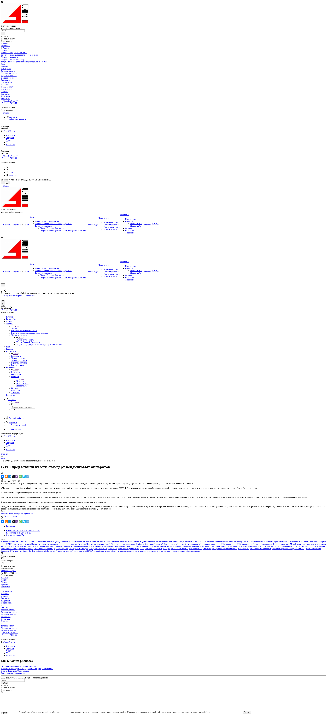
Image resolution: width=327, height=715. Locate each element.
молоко (14, 546)
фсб (37, 551)
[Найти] (3, 33)
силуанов (64, 549)
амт (10, 513)
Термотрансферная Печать (225, 549)
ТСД (303, 549)
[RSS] (2, 479)
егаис (15, 544)
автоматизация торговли (125, 542)
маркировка (193, 544)
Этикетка (159, 551)
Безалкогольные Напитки (261, 542)
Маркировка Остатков (251, 544)
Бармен (246, 542)
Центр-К (53, 551)
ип (51, 544)
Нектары (58, 546)
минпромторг (304, 544)
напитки (37, 546)
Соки (142, 549)
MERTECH (32, 542)
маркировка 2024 (217, 544)
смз (119, 549)
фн (30, 551)
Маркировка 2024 (233, 544)
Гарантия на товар (9, 614)
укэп (308, 549)
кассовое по (72, 544)
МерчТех (294, 544)
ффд (41, 551)
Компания (15, 372)
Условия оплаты (8, 610)
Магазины (5, 607)
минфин (322, 544)
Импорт (34, 544)
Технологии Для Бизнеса (249, 549)
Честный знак (98, 551)
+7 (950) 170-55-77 (10, 101)
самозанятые (39, 549)
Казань (4, 671)
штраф (107, 551)
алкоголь (189, 542)
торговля (267, 549)
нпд (96, 546)
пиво (137, 546)
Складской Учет (96, 549)
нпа (92, 546)
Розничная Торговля (259, 546)
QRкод (57, 542)
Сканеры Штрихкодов (78, 549)
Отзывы (4, 596)
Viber (8, 140)
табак (165, 549)
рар (193, 546)
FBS (25, 542)
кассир (55, 544)
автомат (74, 542)
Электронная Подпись (145, 551)
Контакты (5, 598)
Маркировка (204, 544)
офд (132, 546)
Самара (26, 671)
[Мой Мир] (9, 476)
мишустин (5, 546)
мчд (25, 546)
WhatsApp (10, 144)
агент (138, 542)
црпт (60, 551)
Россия (30, 549)
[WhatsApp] (20, 476)
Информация (6, 603)
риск (240, 546)
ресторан (233, 546)
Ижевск (17, 666)
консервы (118, 544)
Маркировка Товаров (270, 544)
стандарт (16, 513)
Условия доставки (9, 612)
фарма (25, 551)
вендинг (4, 513)
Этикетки (168, 551)
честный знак (72, 551)
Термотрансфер (207, 549)
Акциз (181, 542)
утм (16, 551)
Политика (5, 619)
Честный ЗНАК (85, 551)
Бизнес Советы (302, 542)
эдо (121, 551)
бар (240, 542)
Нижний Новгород (9, 668)
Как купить (16, 356)
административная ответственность (157, 542)
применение (145, 546)
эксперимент (129, 551)
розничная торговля (277, 546)
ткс (261, 549)
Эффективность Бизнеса (183, 551)
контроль (127, 544)
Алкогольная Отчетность (217, 542)
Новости (20, 381)
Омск (19, 671)
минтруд (314, 544)
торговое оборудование (290, 549)
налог (30, 546)
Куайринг (140, 544)
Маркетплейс (181, 544)
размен (188, 546)
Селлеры (49, 549)
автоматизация (84, 542)
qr (53, 542)
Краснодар (22, 668)
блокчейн (314, 542)
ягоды (197, 551)
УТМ (12, 551)
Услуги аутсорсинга (25, 340)
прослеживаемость (176, 546)
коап (102, 544)
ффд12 (46, 551)
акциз (175, 542)
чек (63, 551)
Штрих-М (115, 551)
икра (29, 544)
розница (246, 546)
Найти (4, 683)
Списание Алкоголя (153, 549)
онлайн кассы (125, 546)
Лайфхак (149, 544)
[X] (13, 476)
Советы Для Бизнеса (130, 549)
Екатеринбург (7, 673)
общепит (102, 546)
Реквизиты (5, 617)
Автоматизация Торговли (102, 542)
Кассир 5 (63, 544)
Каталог (4, 577)
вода (3, 544)
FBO (21, 542)
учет (20, 551)
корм (133, 544)
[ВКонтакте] (2, 476)
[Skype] (24, 476)
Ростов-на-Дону (35, 668)
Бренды (4, 584)
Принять (247, 712)
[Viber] (16, 476)
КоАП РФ (109, 544)
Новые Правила (70, 546)
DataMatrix (13, 542)
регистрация (205, 546)
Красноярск (47, 668)
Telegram (10, 138)
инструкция (44, 544)
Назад (16, 326)
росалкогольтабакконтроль (297, 546)
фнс (33, 551)
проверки (164, 546)
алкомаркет (234, 542)
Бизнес (286, 542)
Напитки (45, 546)
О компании (6, 591)
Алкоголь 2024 (199, 542)
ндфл (52, 546)
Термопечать (194, 549)
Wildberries (65, 542)
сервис (57, 549)
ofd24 (33, 513)
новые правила (83, 546)
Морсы (20, 546)
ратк (197, 546)
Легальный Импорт (161, 544)
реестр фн (224, 546)
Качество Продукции (87, 544)
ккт (98, 544)
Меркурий (285, 544)
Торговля (276, 549)
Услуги (14, 328)
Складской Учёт (110, 549)
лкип (173, 544)
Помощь (4, 621)
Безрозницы (277, 542)
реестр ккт (215, 546)
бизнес (293, 542)
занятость (22, 544)
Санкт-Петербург (29, 666)
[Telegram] (7, 169)
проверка (155, 546)
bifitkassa (5, 542)
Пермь (11, 666)
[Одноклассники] (6, 476)
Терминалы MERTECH (178, 549)
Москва (4, 666)
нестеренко (25, 513)
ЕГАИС (8, 544)
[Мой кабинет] (2, 288)
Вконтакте (10, 135)
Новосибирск (19, 673)
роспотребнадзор (317, 546)
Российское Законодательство (14, 549)
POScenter (47, 542)
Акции (4, 580)
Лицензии (5, 600)
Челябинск (12, 671)
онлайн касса (112, 546)
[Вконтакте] (7, 167)
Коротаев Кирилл (8, 571)
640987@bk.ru (9, 131)
